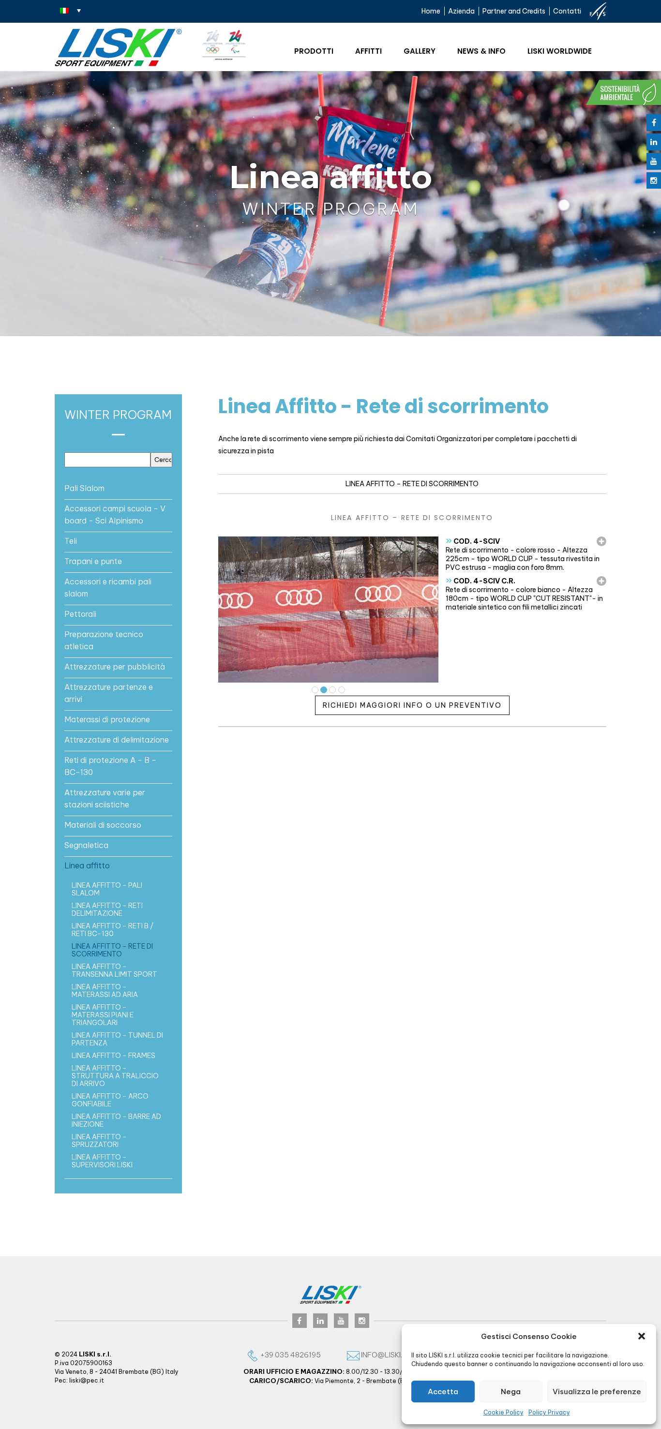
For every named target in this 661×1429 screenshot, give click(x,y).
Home (430, 11)
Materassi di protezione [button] (107, 719)
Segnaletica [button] (86, 845)
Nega (511, 1391)
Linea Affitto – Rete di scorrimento (412, 483)
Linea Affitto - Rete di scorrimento (112, 950)
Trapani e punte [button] (93, 561)
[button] (641, 1336)
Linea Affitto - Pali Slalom (107, 889)
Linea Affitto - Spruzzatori (99, 1140)
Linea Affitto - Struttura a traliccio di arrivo (115, 1076)
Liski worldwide (559, 51)
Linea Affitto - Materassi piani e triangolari (103, 1015)
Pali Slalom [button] (84, 488)
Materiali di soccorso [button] (102, 825)
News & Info (481, 51)
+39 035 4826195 (290, 1354)
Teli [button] (70, 541)
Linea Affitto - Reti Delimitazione (107, 909)
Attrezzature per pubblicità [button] (114, 666)
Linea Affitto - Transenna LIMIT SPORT (114, 970)
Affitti (368, 51)
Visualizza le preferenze (597, 1391)
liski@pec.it (86, 1380)
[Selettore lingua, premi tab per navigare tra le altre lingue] (70, 10)
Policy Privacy (549, 1412)
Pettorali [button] (80, 614)
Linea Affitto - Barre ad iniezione (116, 1120)
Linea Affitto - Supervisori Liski (102, 1161)
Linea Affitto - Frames (113, 1055)
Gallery (420, 51)
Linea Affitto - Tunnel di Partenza (117, 1039)
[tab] (118, 488)
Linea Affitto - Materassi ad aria (105, 990)
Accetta (443, 1391)
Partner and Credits (513, 11)
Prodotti (313, 51)
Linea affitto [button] (87, 865)
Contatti (567, 11)
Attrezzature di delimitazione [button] (116, 739)
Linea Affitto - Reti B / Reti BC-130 (112, 930)
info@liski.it (384, 1354)
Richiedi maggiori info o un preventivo (412, 705)
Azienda (461, 11)
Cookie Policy (503, 1412)
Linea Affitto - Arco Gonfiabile (110, 1100)
